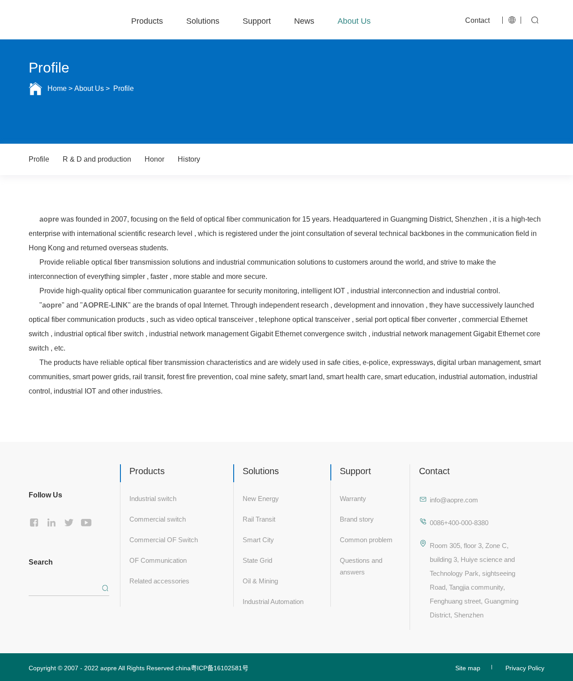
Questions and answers (361, 565)
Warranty (353, 497)
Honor (154, 159)
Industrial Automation (273, 600)
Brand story (357, 518)
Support (257, 20)
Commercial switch (157, 518)
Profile (122, 88)
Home (57, 88)
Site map (467, 667)
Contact (477, 19)
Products (147, 20)
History (189, 159)
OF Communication (158, 559)
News (304, 20)
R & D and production (97, 159)
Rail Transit (259, 518)
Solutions (202, 20)
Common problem (366, 538)
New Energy (261, 497)
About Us (354, 20)
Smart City (258, 538)
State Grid (257, 559)
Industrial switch (152, 497)
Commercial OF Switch (163, 538)
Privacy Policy (524, 667)
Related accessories (159, 580)
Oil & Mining (260, 580)
